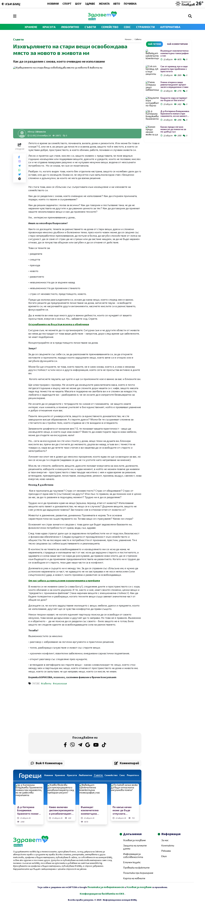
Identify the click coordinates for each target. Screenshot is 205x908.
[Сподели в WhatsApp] (19, 170)
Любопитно (70, 27)
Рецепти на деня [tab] (136, 775)
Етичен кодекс (132, 862)
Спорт (66, 4)
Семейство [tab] (111, 775)
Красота (49, 27)
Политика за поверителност (105, 887)
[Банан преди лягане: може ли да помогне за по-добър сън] (152, 131)
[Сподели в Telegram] (19, 166)
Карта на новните (134, 878)
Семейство (109, 27)
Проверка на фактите (136, 867)
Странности (145, 27)
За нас (164, 840)
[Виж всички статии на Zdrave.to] (22, 133)
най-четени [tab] (154, 44)
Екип (164, 856)
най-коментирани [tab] (177, 44)
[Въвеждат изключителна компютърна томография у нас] (93, 794)
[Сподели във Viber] (19, 161)
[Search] (190, 16)
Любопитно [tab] (85, 775)
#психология (60, 683)
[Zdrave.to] (102, 19)
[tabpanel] (168, 93)
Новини (53, 4)
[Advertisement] (56, 710)
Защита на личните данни (135, 847)
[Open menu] (14, 16)
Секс (127, 27)
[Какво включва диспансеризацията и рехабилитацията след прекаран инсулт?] (61, 794)
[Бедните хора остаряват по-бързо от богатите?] (152, 102)
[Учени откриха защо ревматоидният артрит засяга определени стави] (152, 86)
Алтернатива (170, 27)
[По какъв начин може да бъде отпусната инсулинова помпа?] (125, 794)
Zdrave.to (40, 132)
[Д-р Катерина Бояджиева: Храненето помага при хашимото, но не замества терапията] (30, 794)
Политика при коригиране (138, 873)
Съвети (90, 27)
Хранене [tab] (60, 775)
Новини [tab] (48, 775)
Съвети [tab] (98, 775)
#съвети (46, 683)
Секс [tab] (122, 775)
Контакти (167, 845)
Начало (128, 39)
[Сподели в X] (19, 174)
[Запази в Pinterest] (19, 179)
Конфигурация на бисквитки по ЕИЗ (102, 894)
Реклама (166, 851)
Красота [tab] (72, 775)
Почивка (130, 4)
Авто (116, 4)
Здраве (90, 4)
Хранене (31, 27)
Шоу (78, 4)
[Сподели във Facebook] (19, 157)
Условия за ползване (134, 840)
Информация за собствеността (133, 855)
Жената (104, 4)
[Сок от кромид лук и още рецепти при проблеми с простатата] (152, 70)
